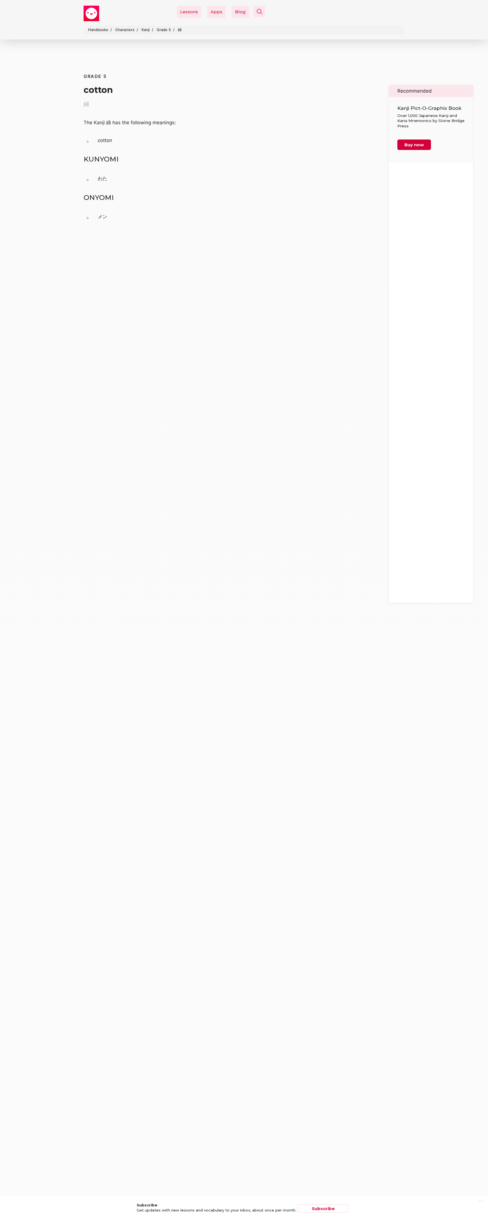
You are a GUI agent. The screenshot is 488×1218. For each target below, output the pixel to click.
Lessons (189, 11)
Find (368, 24)
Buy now (414, 144)
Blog (240, 11)
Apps (216, 11)
